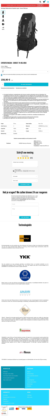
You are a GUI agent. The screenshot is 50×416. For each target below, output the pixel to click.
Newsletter (29, 386)
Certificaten (29, 395)
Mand (28, 377)
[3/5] (23, 158)
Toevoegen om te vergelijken (21, 88)
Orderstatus (5, 371)
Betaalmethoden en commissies (9, 397)
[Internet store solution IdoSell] (25, 406)
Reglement (5, 399)
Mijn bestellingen (30, 373)
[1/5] (18, 158)
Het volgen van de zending (8, 373)
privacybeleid (23, 199)
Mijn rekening (30, 368)
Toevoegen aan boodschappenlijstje (7, 88)
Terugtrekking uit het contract (8, 403)
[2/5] (21, 158)
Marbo (6, 66)
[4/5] (26, 158)
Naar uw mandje (27, 84)
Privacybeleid (5, 401)
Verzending (5, 395)
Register (28, 371)
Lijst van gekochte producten (32, 375)
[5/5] (28, 158)
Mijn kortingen (30, 384)
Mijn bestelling (6, 368)
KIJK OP (40, 5)
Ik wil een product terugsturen (8, 377)
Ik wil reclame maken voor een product (10, 375)
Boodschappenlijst (30, 379)
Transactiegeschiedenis (31, 381)
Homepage (3, 8)
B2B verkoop (29, 397)
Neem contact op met (7, 379)
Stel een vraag (25, 217)
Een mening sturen (25, 184)
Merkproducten (9, 8)
